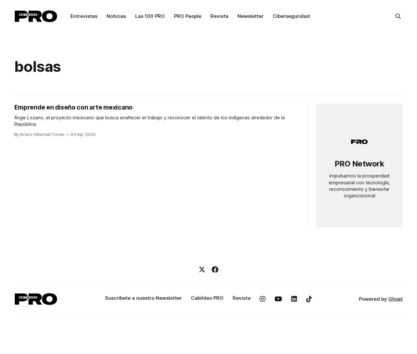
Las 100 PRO (150, 16)
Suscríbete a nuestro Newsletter (143, 298)
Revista (219, 16)
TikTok (309, 299)
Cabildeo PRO (207, 298)
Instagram (263, 299)
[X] (202, 269)
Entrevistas (83, 16)
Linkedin (294, 299)
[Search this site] (398, 16)
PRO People (187, 16)
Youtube (278, 299)
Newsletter (250, 16)
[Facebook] (215, 269)
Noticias (116, 16)
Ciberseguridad (291, 16)
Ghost (395, 299)
